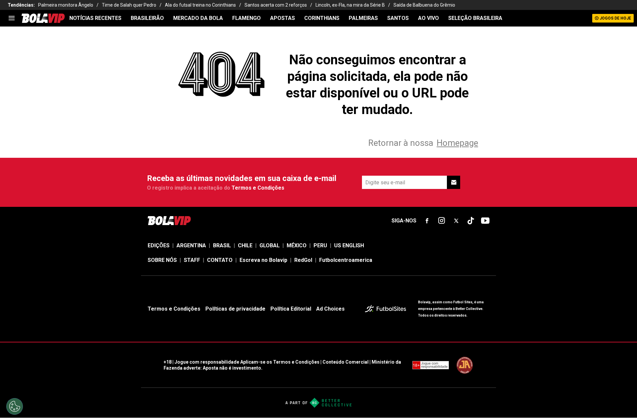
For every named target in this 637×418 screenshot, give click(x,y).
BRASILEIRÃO (147, 18)
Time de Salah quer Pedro (129, 5)
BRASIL (222, 245)
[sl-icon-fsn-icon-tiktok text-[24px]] (471, 221)
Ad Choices (330, 309)
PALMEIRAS (363, 18)
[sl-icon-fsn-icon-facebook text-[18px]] (427, 221)
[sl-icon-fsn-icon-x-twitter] (456, 221)
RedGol (303, 260)
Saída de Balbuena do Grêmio (424, 5)
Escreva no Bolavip (263, 260)
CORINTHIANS (321, 18)
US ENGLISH (349, 245)
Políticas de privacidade (235, 309)
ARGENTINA (191, 245)
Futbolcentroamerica (345, 260)
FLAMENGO (246, 18)
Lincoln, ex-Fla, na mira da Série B (350, 5)
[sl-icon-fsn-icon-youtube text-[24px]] (485, 221)
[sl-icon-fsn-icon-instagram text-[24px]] (442, 221)
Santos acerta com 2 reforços (276, 5)
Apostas (282, 18)
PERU (320, 245)
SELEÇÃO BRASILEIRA (475, 18)
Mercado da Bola (198, 18)
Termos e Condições (258, 188)
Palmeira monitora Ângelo (65, 5)
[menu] (12, 18)
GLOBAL (269, 245)
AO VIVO (428, 18)
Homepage (457, 143)
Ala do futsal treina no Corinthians (200, 5)
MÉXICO (297, 245)
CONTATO (220, 260)
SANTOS (398, 18)
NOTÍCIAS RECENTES (95, 18)
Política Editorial (290, 309)
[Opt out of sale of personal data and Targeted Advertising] (14, 406)
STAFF (192, 260)
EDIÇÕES (159, 245)
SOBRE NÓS (162, 260)
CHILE (245, 245)
